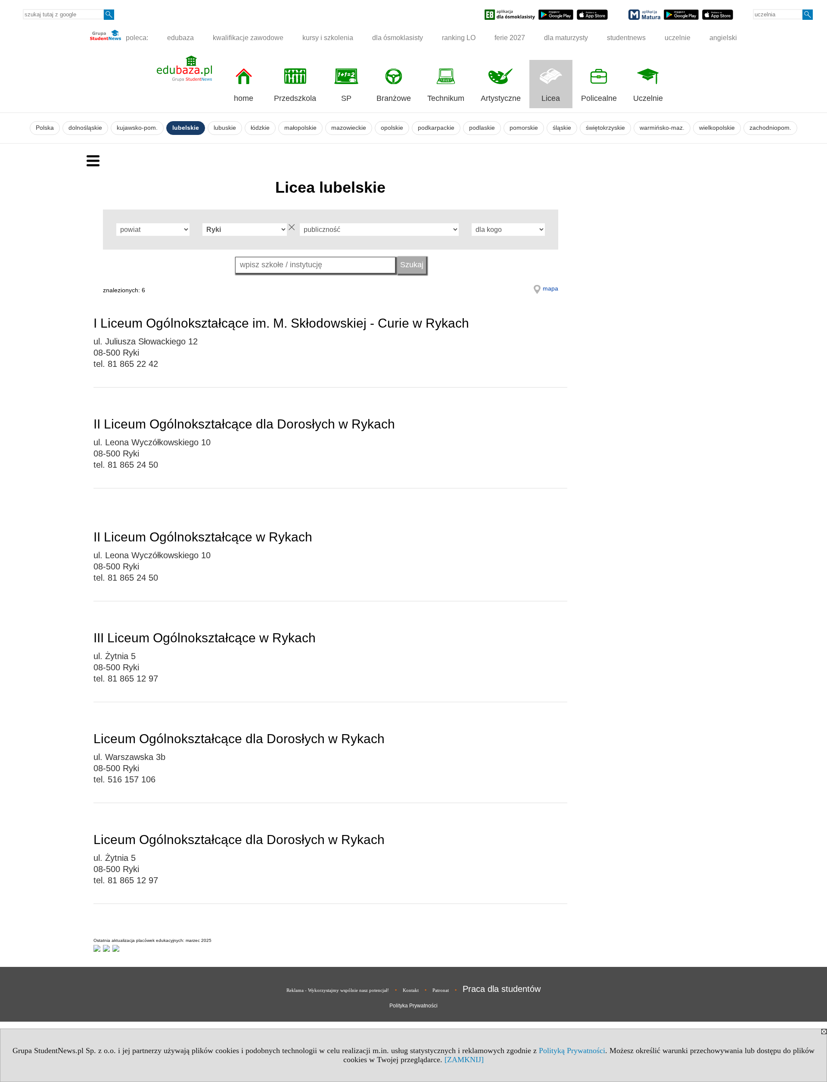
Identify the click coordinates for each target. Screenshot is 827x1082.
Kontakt (411, 990)
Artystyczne (501, 98)
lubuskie (225, 128)
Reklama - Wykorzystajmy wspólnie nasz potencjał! (337, 990)
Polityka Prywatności (413, 1006)
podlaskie (482, 128)
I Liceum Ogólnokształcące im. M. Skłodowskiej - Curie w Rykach (281, 323)
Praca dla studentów (502, 989)
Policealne (599, 98)
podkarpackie (436, 128)
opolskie (392, 128)
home (243, 98)
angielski (723, 37)
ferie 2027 (509, 37)
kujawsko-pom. (137, 128)
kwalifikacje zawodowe (248, 37)
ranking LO (459, 37)
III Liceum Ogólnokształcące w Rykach (204, 638)
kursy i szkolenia (327, 37)
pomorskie (524, 128)
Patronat (440, 990)
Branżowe (393, 98)
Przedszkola (295, 98)
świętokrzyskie (605, 128)
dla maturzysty (566, 37)
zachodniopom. (770, 128)
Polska (45, 128)
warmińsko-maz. (662, 128)
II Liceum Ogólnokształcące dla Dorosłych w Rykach (244, 424)
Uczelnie (648, 98)
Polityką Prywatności (572, 1050)
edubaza (180, 37)
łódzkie (260, 128)
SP (346, 98)
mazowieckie (348, 128)
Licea (550, 98)
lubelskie (185, 128)
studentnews (626, 37)
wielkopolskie (717, 128)
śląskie (562, 128)
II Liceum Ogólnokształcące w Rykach (202, 537)
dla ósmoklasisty (397, 37)
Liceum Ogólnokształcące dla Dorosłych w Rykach (239, 739)
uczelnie (677, 37)
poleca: (136, 37)
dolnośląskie (85, 128)
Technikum (445, 98)
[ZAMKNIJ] (464, 1059)
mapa (550, 288)
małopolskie (300, 128)
